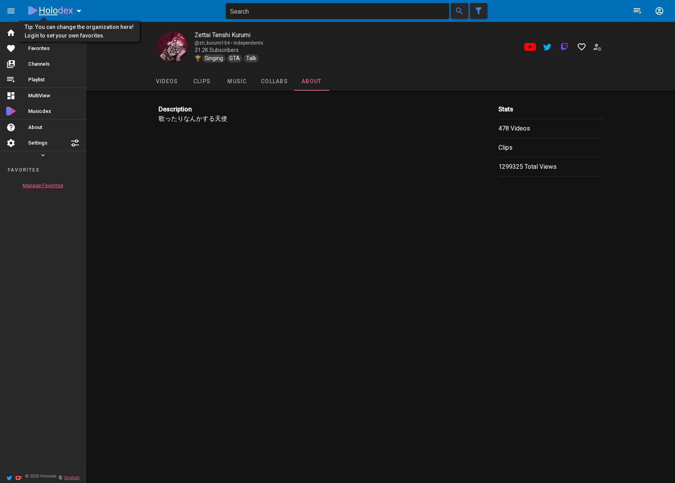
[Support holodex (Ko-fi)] (19, 477)
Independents (248, 43)
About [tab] (311, 81)
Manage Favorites (43, 185)
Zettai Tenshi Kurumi (222, 35)
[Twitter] (9, 477)
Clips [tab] (201, 81)
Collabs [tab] (274, 81)
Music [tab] (236, 81)
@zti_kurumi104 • (214, 43)
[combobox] (337, 11)
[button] (75, 143)
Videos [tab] (166, 81)
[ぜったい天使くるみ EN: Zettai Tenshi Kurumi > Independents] (172, 47)
